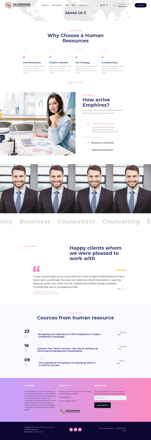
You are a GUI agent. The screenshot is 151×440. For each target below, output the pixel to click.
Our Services (57, 5)
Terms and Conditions (106, 428)
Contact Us (83, 5)
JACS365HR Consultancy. (46, 427)
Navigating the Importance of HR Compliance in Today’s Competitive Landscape (69, 335)
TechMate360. (38, 432)
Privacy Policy (121, 428)
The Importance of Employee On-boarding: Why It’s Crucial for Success (67, 364)
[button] (119, 289)
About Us (45, 5)
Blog (73, 5)
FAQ (124, 431)
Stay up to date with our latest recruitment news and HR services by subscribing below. (109, 393)
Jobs (66, 5)
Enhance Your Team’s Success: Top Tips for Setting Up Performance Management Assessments (67, 349)
